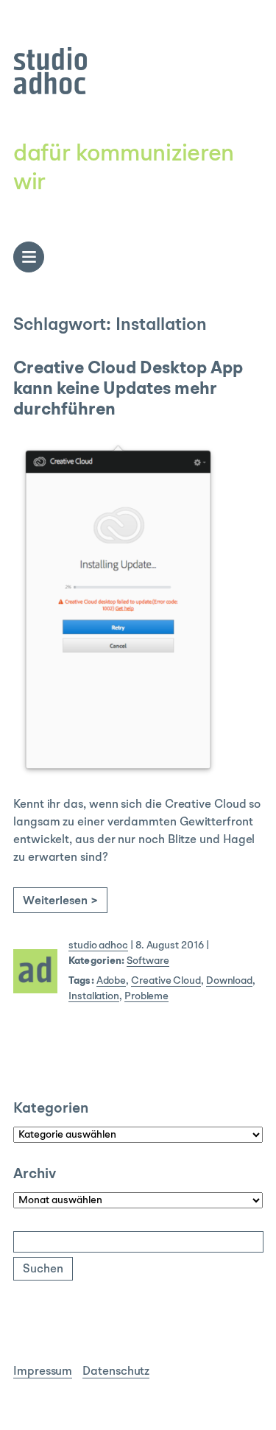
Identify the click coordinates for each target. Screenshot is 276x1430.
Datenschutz (115, 1372)
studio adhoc (98, 945)
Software (148, 961)
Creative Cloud (166, 981)
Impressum (42, 1372)
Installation (93, 996)
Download (229, 981)
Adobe (111, 981)
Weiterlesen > (60, 901)
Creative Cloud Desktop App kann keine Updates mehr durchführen (128, 390)
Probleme (146, 996)
